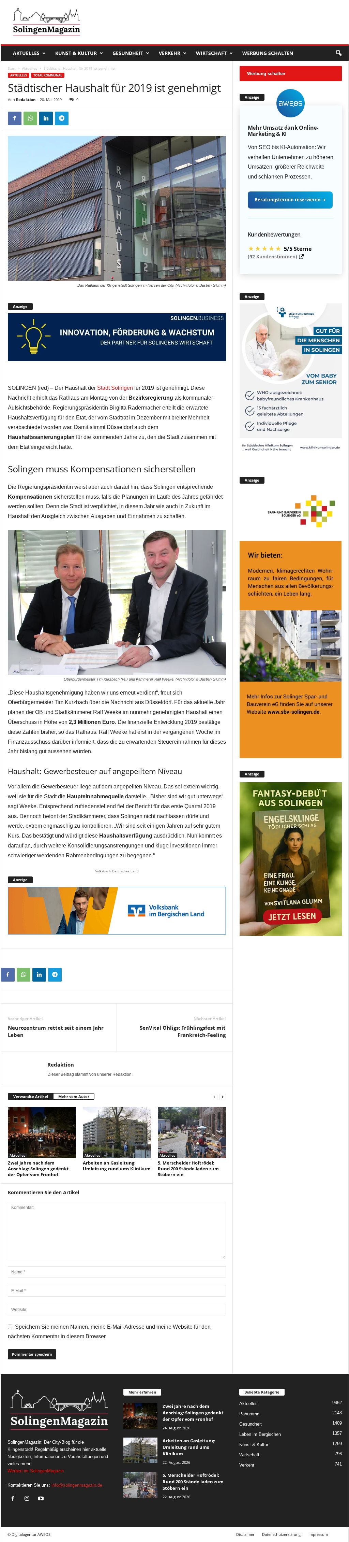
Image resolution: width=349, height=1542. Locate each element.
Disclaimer (245, 1534)
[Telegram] (62, 118)
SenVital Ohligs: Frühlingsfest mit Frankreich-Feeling (183, 1031)
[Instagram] (28, 1499)
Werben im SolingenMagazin (35, 1470)
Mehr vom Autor (73, 1096)
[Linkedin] (46, 118)
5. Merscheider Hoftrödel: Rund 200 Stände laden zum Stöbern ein (188, 1168)
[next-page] (222, 1096)
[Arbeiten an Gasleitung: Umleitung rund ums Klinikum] (117, 1132)
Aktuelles (26, 53)
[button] (338, 53)
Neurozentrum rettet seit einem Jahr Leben (56, 1031)
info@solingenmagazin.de (76, 1485)
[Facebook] (14, 118)
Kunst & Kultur (76, 53)
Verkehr (169, 53)
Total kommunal (47, 75)
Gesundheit (127, 53)
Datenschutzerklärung (281, 1534)
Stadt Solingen (115, 388)
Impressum (318, 1534)
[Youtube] (41, 1499)
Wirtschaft (211, 53)
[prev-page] (214, 1096)
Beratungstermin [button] (290, 200)
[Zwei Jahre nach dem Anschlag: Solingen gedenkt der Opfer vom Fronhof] (42, 1132)
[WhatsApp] (30, 118)
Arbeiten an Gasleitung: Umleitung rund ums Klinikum (117, 1166)
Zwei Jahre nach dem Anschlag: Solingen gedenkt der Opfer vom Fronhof (38, 1168)
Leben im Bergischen (260, 1434)
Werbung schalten (267, 53)
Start (12, 68)
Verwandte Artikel (30, 1096)
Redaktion (25, 99)
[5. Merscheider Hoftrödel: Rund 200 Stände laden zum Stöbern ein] (192, 1132)
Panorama (249, 1413)
